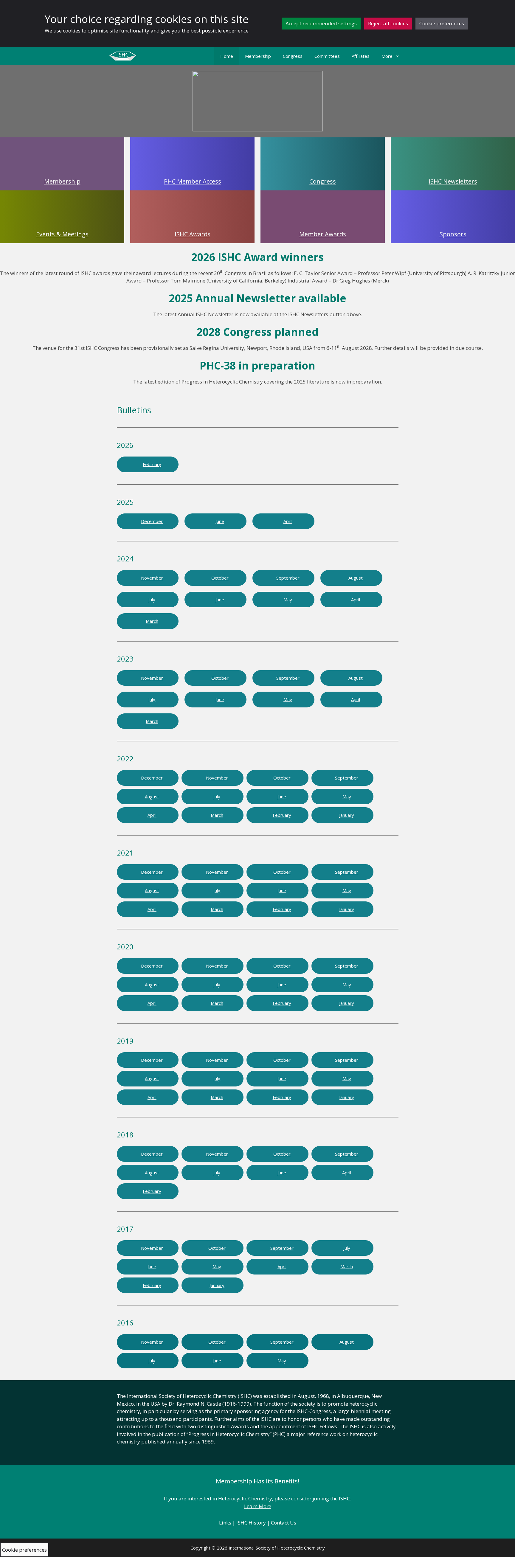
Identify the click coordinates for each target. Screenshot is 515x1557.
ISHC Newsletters (453, 181)
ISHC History (251, 1522)
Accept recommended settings (321, 23)
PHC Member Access (192, 181)
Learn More (257, 1506)
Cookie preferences (441, 23)
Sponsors (453, 234)
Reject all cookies (388, 23)
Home (226, 56)
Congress (293, 56)
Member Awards (322, 234)
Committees (327, 56)
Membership (258, 56)
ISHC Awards (192, 234)
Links (225, 1522)
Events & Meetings (62, 234)
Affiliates (361, 56)
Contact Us (283, 1522)
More (387, 56)
